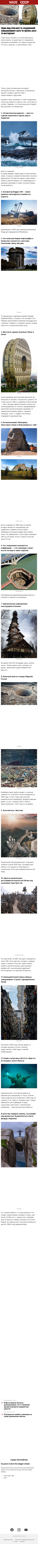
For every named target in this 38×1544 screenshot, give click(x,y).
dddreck (19, 312)
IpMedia (19, 225)
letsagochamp (19, 591)
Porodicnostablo (19, 167)
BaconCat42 (19, 521)
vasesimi (19, 1208)
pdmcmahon (19, 858)
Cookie (15, 1541)
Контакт (22, 1541)
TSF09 (19, 393)
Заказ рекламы (8, 1539)
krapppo (19, 788)
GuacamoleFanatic (19, 955)
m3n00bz (19, 746)
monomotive (19, 1040)
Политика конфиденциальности (24, 1539)
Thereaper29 (19, 659)
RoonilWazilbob (19, 1089)
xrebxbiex (19, 456)
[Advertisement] (19, 67)
